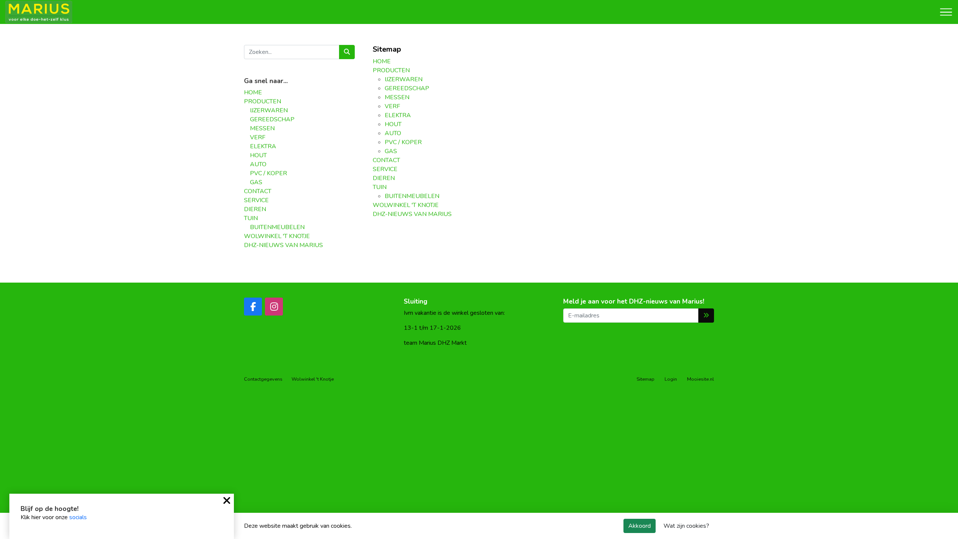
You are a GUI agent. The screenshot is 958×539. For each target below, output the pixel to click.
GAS (256, 182)
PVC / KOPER (268, 173)
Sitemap (646, 379)
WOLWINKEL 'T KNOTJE (277, 236)
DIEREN (255, 209)
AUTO (258, 164)
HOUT (258, 155)
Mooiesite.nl (700, 379)
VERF (257, 137)
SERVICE (256, 200)
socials (78, 517)
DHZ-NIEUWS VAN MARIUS (283, 245)
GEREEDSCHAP (272, 119)
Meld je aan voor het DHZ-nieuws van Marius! (633, 301)
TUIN (251, 218)
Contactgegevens (263, 379)
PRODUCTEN (262, 101)
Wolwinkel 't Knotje (313, 379)
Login (671, 379)
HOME (253, 92)
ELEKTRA (263, 146)
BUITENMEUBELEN (277, 227)
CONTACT (257, 191)
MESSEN (262, 128)
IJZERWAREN (269, 110)
